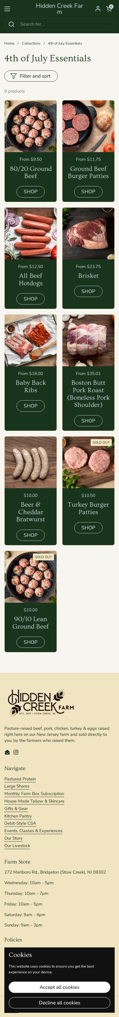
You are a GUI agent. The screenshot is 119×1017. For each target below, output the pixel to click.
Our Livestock (17, 846)
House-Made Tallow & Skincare (34, 801)
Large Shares (16, 786)
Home (9, 43)
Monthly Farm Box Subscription (34, 793)
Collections (31, 43)
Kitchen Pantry (18, 816)
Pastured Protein (20, 779)
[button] (109, 9)
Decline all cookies (59, 1002)
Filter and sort (35, 76)
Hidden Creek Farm (59, 9)
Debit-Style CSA (20, 823)
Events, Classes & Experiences (33, 831)
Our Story (13, 838)
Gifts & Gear (16, 808)
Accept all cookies (59, 987)
